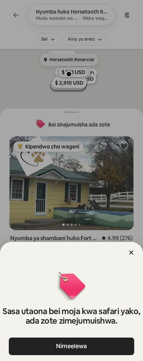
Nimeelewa (71, 346)
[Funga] (131, 252)
